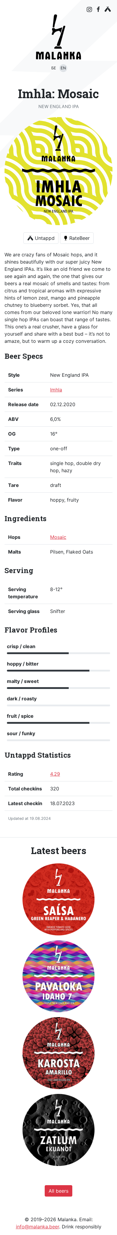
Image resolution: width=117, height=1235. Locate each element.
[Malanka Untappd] (107, 9)
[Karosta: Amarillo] (58, 1053)
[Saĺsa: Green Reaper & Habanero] (58, 899)
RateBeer (79, 238)
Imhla (56, 390)
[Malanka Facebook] (98, 9)
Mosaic (58, 537)
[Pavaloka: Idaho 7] (58, 976)
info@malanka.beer (37, 1227)
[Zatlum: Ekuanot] (58, 1130)
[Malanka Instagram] (89, 9)
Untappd (44, 238)
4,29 (55, 774)
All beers (58, 1191)
